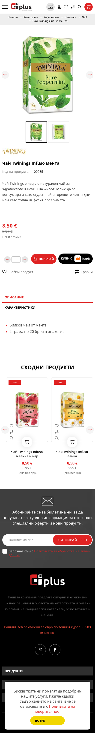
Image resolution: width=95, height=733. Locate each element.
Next (90, 75)
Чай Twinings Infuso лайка (70, 454)
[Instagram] (40, 649)
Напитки (70, 17)
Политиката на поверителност (54, 709)
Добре (40, 721)
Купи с (67, 258)
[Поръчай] (25, 442)
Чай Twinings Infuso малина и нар (25, 454)
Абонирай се (70, 540)
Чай (84, 17)
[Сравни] (73, 6)
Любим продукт (20, 272)
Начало (13, 17)
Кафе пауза (51, 17)
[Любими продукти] (66, 6)
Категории (31, 17)
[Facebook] (54, 649)
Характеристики (20, 307)
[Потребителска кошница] (88, 6)
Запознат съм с (49, 553)
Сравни (87, 272)
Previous (5, 75)
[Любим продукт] (25, 425)
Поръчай (46, 259)
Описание (14, 297)
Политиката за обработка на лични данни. (49, 553)
